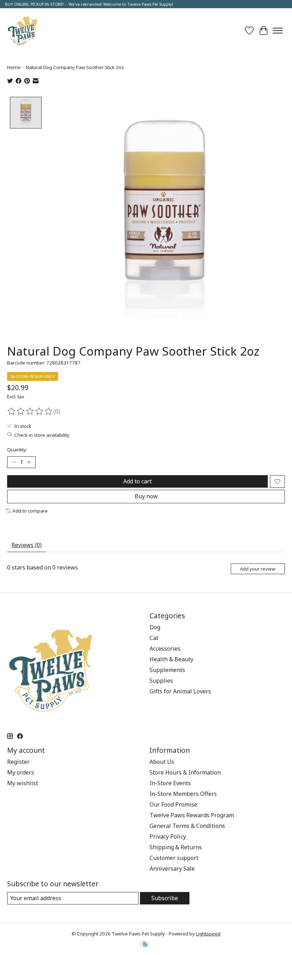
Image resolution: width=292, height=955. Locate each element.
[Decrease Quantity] (14, 462)
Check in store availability (41, 435)
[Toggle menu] (278, 30)
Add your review (257, 569)
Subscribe (164, 898)
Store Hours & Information (185, 772)
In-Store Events (170, 783)
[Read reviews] (30, 411)
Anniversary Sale (172, 868)
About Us (162, 762)
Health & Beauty (171, 659)
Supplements (167, 670)
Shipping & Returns (176, 847)
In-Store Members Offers (183, 794)
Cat (154, 638)
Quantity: (17, 449)
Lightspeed (208, 933)
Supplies (161, 680)
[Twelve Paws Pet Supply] (22, 30)
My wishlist (22, 783)
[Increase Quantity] (28, 462)
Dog (155, 627)
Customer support (174, 858)
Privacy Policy (168, 836)
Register (18, 762)
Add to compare (30, 511)
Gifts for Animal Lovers (180, 691)
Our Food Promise (173, 804)
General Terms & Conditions (187, 826)
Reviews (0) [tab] (26, 545)
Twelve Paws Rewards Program (192, 815)
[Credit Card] (144, 944)
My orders (20, 772)
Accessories (165, 648)
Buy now (146, 496)
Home (14, 67)
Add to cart (137, 481)
